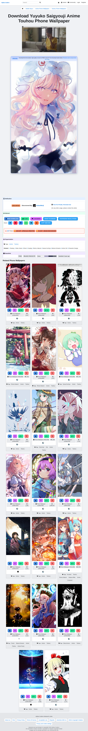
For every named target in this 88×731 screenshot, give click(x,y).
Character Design (73, 248)
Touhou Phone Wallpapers (59, 8)
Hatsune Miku (72, 577)
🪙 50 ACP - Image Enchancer (46, 231)
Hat (47, 447)
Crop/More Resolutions (68, 218)
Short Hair (41, 447)
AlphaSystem (22, 318)
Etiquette (52, 720)
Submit (64, 2)
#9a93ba (46, 256)
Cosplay (29, 248)
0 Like (26, 218)
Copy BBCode (45, 223)
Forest (12, 643)
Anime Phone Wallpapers (42, 8)
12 (47, 310)
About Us (7, 720)
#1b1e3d (51, 256)
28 (21, 310)
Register (83, 2)
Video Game (19, 248)
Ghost (25, 248)
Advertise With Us (61, 720)
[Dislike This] (78, 436)
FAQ (13, 720)
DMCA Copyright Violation (76, 720)
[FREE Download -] (61, 436)
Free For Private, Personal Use (62, 204)
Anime (11, 244)
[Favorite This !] (67, 436)
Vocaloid (69, 574)
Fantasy (12, 248)
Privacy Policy (21, 720)
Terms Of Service (31, 720)
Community (72, 2)
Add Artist (16, 205)
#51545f (54, 256)
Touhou (16, 244)
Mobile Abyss (29, 8)
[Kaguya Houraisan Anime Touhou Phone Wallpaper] (18, 554)
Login (78, 2)
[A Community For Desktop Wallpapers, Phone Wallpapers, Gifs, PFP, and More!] (22, 8)
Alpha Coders (5, 2)
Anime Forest (21, 646)
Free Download (12, 218)
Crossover (69, 580)
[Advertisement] (44, 185)
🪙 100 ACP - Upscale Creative (24, 231)
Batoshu (23, 639)
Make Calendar (50, 218)
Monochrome (66, 643)
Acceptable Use (43, 720)
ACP (8, 231)
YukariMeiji (40, 205)
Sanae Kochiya (46, 248)
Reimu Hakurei (37, 248)
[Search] (40, 2)
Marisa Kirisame (56, 248)
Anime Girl (64, 248)
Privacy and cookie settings (44, 723)
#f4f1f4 (42, 256)
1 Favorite (36, 218)
